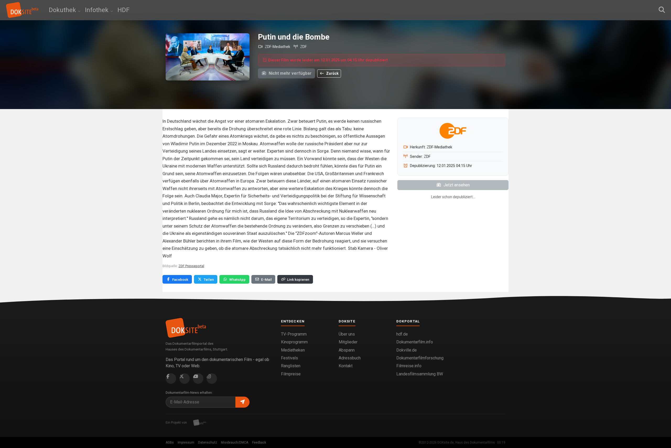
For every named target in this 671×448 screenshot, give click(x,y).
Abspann (347, 350)
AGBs (170, 442)
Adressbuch (350, 357)
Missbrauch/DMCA (234, 442)
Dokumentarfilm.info (414, 341)
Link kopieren (298, 279)
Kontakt (346, 365)
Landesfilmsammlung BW (419, 373)
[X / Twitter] (184, 378)
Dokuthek (63, 10)
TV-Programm (294, 334)
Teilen (209, 279)
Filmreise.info (408, 365)
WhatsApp (237, 279)
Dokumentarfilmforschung (419, 357)
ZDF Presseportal (191, 266)
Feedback (259, 442)
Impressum (186, 442)
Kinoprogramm (294, 341)
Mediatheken (293, 350)
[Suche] (662, 10)
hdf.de (402, 334)
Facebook (180, 279)
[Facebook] (171, 378)
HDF (123, 10)
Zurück (332, 73)
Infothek (97, 10)
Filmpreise (291, 373)
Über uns (347, 334)
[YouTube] (198, 378)
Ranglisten (290, 365)
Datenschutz (207, 442)
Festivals (289, 357)
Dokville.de (406, 350)
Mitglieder (348, 341)
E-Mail (266, 279)
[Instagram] (212, 378)
